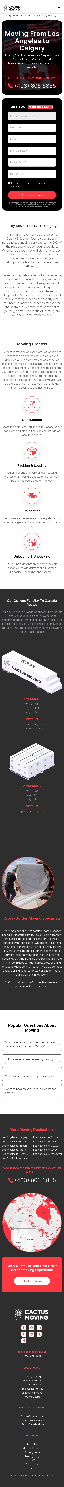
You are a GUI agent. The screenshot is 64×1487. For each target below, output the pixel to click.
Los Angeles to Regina (14, 1149)
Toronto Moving (32, 1384)
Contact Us (32, 1464)
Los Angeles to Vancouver (47, 1153)
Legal (32, 1468)
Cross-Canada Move (32, 1416)
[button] (59, 8)
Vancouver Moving (32, 1392)
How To (32, 1460)
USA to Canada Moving (29, 16)
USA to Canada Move (32, 1424)
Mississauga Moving (32, 1388)
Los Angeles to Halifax (14, 1141)
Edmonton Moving (32, 1380)
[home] (12, 8)
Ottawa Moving (32, 1396)
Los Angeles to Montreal (46, 1141)
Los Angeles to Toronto (15, 1153)
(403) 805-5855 (32, 1355)
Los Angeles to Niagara (14, 1145)
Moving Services (12, 16)
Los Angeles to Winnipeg (15, 1158)
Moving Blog (32, 1456)
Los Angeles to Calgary (49, 16)
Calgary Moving (32, 1376)
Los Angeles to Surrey (45, 1149)
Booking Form (32, 1452)
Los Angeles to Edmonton (47, 1137)
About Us (32, 1444)
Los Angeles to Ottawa (45, 1145)
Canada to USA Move (32, 1420)
